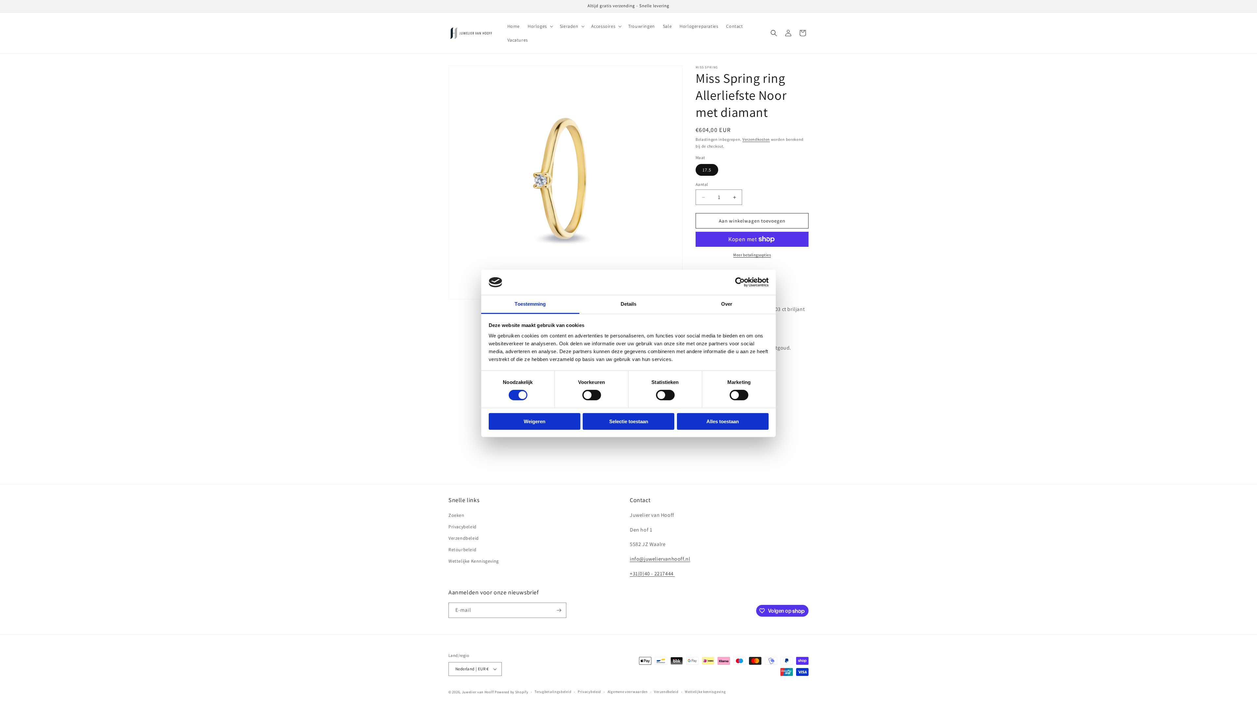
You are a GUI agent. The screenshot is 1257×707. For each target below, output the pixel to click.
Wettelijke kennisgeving (705, 691)
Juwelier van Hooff (478, 692)
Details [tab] (629, 304)
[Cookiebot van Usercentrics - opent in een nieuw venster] (740, 282)
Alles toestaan (722, 421)
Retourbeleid (462, 550)
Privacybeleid (462, 527)
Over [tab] (726, 304)
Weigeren (534, 421)
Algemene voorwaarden (628, 691)
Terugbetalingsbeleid (553, 691)
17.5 (706, 170)
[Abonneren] (559, 610)
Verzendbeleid (463, 538)
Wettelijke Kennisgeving (473, 561)
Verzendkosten (756, 139)
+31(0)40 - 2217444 (652, 573)
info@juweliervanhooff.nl (660, 558)
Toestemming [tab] (530, 304)
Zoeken (456, 515)
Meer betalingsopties (752, 254)
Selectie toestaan (628, 421)
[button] (540, 26)
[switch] (591, 395)
